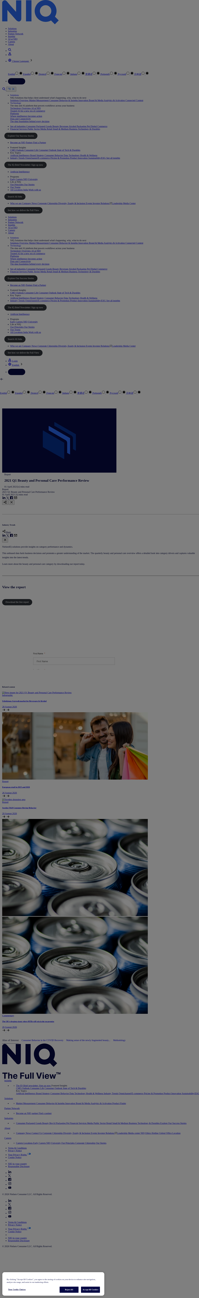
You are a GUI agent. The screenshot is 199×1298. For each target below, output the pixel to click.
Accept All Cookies (90, 1290)
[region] (53, 1284)
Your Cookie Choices (17, 1289)
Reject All (69, 1290)
